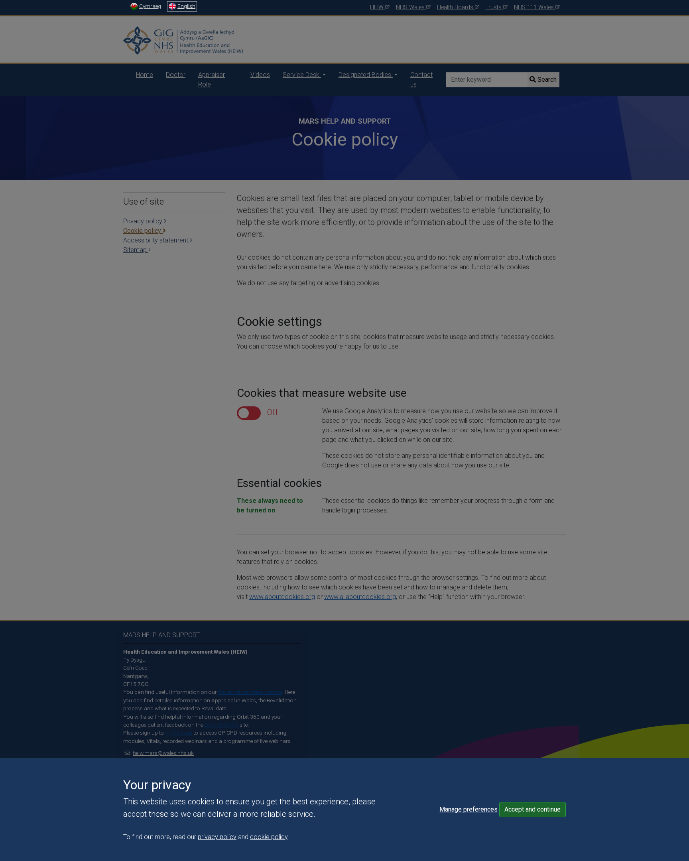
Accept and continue (532, 809)
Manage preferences (468, 809)
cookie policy (268, 837)
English (186, 6)
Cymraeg (150, 6)
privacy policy (217, 837)
